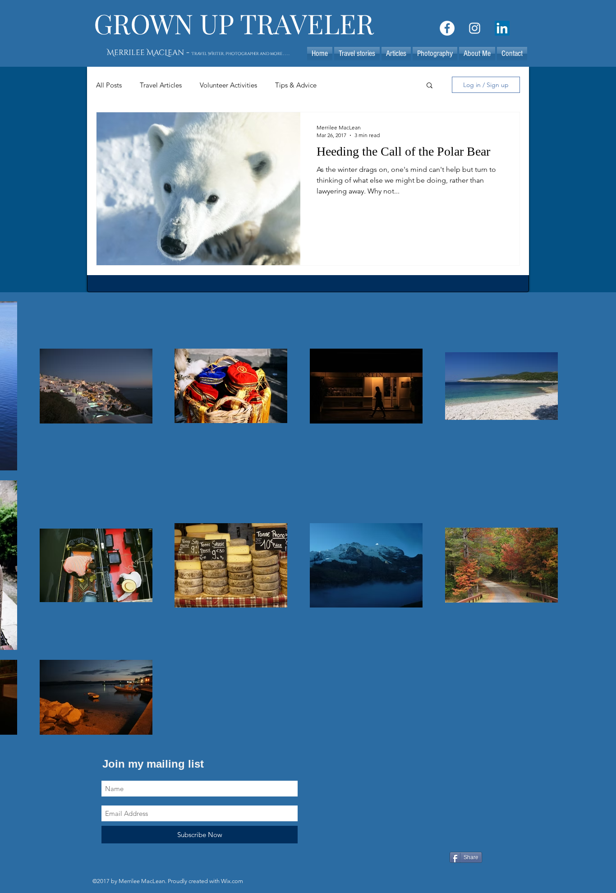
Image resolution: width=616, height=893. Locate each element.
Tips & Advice (296, 85)
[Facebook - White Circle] (447, 28)
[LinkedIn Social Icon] (502, 28)
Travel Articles (161, 85)
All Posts (109, 85)
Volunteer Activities (228, 85)
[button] (396, 53)
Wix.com (232, 881)
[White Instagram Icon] (474, 28)
